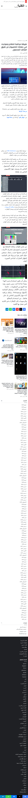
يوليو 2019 (24, 504)
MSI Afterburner (11, 151)
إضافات (24, 696)
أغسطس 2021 (23, 449)
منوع (25, 787)
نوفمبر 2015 (23, 601)
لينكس (24, 778)
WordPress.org (22, 633)
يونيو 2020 (23, 480)
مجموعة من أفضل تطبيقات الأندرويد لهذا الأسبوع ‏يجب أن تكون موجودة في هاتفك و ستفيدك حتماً (7, 362)
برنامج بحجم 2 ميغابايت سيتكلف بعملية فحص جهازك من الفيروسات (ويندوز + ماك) (21, 393)
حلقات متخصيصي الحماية (20, 754)
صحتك (24, 767)
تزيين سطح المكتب (22, 736)
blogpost (24, 665)
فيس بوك (24, 772)
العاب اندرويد (24, 645)
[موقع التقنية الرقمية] (19, 6)
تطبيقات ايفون (23, 745)
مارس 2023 (23, 411)
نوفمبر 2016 (23, 575)
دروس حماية (23, 760)
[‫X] (20, 309)
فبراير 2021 (23, 462)
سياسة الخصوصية (23, 653)
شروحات (24, 765)
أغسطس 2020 (23, 475)
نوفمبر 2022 (23, 416)
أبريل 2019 (23, 511)
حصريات (24, 752)
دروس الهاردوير (23, 758)
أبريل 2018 (23, 537)
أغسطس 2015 (23, 608)
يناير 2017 (24, 570)
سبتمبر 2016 (23, 579)
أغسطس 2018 (23, 528)
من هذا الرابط (23, 111)
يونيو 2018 (24, 533)
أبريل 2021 (23, 458)
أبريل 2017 (23, 564)
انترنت (24, 725)
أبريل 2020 (23, 484)
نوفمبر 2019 (23, 495)
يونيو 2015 (24, 612)
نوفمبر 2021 (23, 442)
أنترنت (24, 688)
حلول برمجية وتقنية (22, 756)
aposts (24, 663)
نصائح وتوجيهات (23, 791)
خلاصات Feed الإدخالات (21, 629)
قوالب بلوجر (23, 774)
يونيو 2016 (24, 586)
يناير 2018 (24, 544)
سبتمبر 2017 (23, 553)
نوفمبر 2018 (23, 522)
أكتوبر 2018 (23, 524)
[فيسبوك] (24, 309)
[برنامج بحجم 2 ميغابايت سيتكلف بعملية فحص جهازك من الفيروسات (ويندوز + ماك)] (21, 386)
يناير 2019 (24, 517)
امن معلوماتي (23, 723)
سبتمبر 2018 (23, 526)
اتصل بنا (25, 656)
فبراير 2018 (23, 542)
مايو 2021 (24, 455)
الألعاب (24, 701)
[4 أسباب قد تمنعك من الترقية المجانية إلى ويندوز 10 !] (21, 340)
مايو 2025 (24, 409)
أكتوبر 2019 (23, 497)
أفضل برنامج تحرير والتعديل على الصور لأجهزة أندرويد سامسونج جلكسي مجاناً (21, 377)
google (24, 672)
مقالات (24, 785)
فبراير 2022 (23, 435)
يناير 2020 (24, 491)
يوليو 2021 (24, 451)
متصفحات (24, 780)
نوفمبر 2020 (23, 469)
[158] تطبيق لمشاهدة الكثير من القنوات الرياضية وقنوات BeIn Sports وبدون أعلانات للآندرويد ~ (21, 331)
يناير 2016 (24, 597)
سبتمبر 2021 (23, 446)
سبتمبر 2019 (23, 500)
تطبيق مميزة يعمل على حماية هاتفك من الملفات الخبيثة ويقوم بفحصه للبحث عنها (7, 347)
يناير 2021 (24, 464)
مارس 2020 (23, 486)
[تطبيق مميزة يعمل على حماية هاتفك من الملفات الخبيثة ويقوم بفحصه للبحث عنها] (7, 340)
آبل (25, 679)
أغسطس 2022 (23, 422)
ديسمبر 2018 (23, 519)
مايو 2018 (24, 535)
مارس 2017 (23, 566)
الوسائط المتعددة (22, 718)
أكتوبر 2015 (23, 603)
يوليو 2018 (24, 530)
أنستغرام (24, 692)
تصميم (24, 738)
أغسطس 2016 (23, 581)
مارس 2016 (23, 592)
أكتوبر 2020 (23, 471)
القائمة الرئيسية (23, 640)
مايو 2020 (24, 482)
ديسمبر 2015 (23, 599)
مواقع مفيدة (24, 647)
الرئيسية (24, 40)
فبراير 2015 (23, 617)
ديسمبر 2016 (23, 572)
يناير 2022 (24, 438)
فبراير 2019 (23, 515)
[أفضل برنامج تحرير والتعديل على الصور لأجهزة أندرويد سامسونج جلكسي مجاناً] (21, 364)
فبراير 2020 (23, 488)
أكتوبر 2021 (23, 444)
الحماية (25, 649)
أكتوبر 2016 (23, 577)
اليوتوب (24, 721)
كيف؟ (25, 776)
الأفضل (24, 699)
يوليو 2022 (24, 424)
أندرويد (24, 690)
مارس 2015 (23, 614)
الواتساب (24, 716)
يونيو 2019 (24, 506)
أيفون (25, 694)
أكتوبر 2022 (23, 418)
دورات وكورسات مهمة (21, 763)
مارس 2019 (23, 513)
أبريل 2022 (23, 431)
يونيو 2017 (24, 559)
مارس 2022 (23, 433)
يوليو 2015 (24, 610)
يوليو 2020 (23, 477)
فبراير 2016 (23, 595)
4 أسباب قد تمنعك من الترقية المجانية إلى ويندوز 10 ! (21, 346)
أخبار (25, 681)
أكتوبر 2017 (23, 550)
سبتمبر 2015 (23, 606)
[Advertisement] (14, 24)
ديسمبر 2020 (23, 466)
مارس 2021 (23, 460)
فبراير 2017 (23, 568)
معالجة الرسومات (9, 207)
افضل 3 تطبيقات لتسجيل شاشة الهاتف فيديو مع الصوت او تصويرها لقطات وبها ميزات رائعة (8, 329)
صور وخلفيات (23, 769)
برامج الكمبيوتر (23, 727)
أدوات (25, 685)
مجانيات (24, 783)
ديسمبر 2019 (23, 493)
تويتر (25, 749)
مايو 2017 (24, 561)
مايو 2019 (24, 508)
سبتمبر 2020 (23, 473)
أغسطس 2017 (23, 555)
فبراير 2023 (23, 413)
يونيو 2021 (24, 453)
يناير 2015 (24, 619)
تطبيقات (24, 741)
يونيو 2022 (24, 427)
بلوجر (25, 730)
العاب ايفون (23, 710)
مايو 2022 (24, 429)
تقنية (25, 747)
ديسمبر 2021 (23, 440)
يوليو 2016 (24, 584)
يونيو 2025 (24, 407)
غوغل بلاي (22, 117)
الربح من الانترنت (23, 651)
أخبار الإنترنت (23, 683)
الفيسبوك (24, 712)
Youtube (24, 676)
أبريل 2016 (23, 590)
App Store (10, 117)
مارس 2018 (23, 539)
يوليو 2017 (24, 557)
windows (20, 40)
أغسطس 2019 (23, 502)
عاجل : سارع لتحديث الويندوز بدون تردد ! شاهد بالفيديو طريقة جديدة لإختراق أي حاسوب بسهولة (7, 385)
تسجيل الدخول (23, 627)
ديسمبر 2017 (23, 546)
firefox (24, 668)
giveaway (24, 670)
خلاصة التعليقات (22, 631)
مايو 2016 (24, 588)
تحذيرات (24, 732)
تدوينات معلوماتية (22, 734)
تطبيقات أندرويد (23, 642)
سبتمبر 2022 (23, 420)
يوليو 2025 (24, 404)
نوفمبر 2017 (23, 548)
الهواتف (24, 714)
